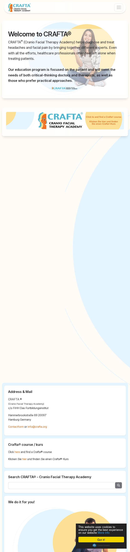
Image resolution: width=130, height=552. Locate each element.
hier (24, 459)
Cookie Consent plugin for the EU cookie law (101, 545)
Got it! (101, 539)
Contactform (16, 426)
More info (104, 532)
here (17, 452)
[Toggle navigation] (118, 7)
